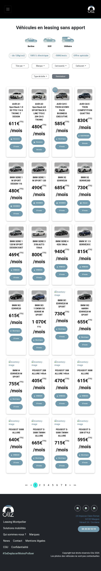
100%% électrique (39, 55)
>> (75, 485)
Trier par (19, 66)
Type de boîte (40, 76)
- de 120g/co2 (18, 55)
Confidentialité (19, 547)
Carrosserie (60, 66)
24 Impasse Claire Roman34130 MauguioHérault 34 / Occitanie (87, 519)
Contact (17, 540)
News (6, 540)
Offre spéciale (81, 55)
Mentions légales (35, 540)
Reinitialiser (60, 76)
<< (26, 485)
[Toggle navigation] (8, 9)
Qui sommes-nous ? (14, 534)
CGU (5, 547)
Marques (34, 534)
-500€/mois (61, 55)
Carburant (80, 66)
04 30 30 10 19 (89, 529)
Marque (39, 66)
